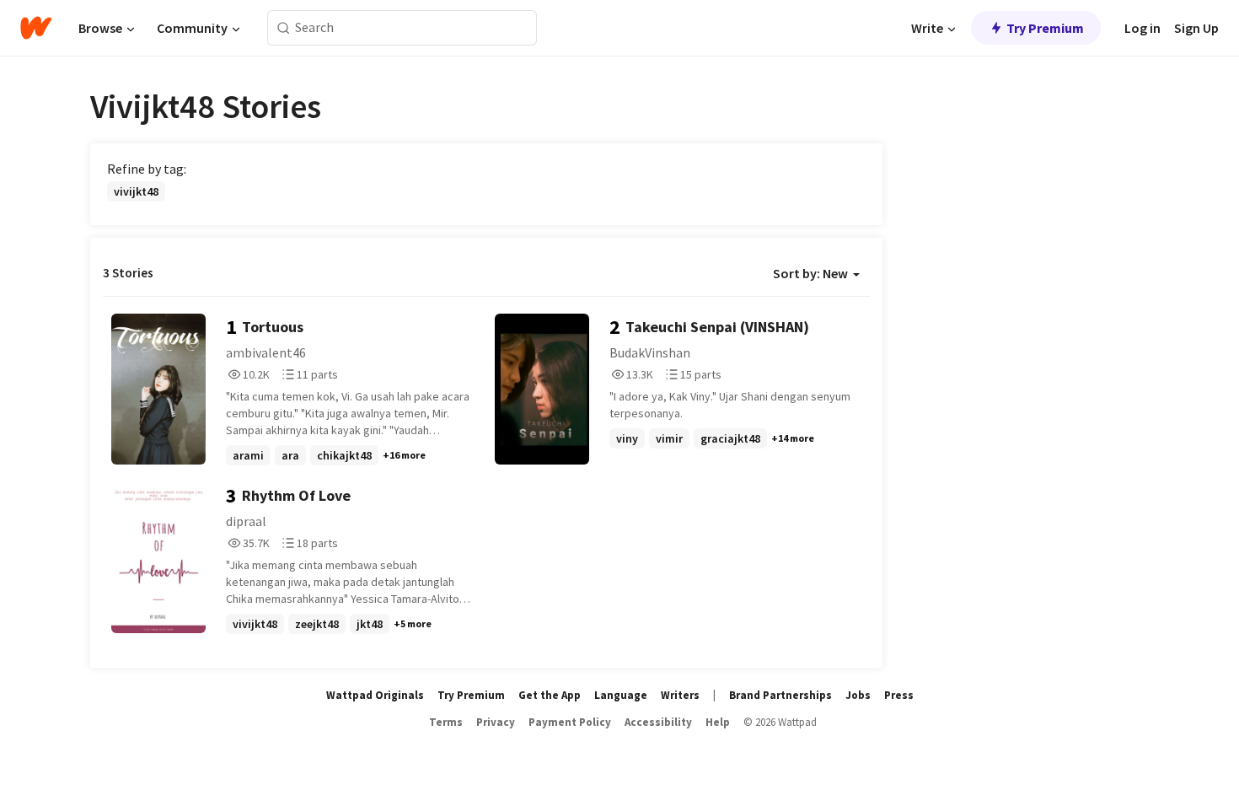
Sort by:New (810, 273)
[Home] (35, 28)
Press (899, 695)
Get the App (549, 695)
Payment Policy (569, 722)
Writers (680, 695)
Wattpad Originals (375, 695)
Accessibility (658, 722)
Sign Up (1196, 27)
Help (717, 722)
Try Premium (1045, 27)
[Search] (283, 28)
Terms (446, 722)
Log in (1142, 27)
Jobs (858, 695)
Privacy (495, 722)
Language (620, 695)
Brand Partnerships (780, 695)
